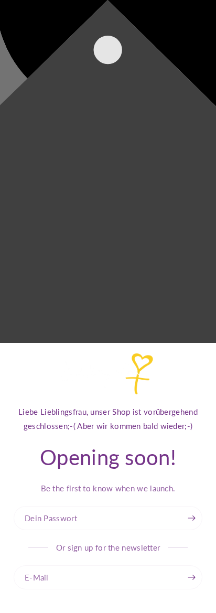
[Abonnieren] (192, 577)
